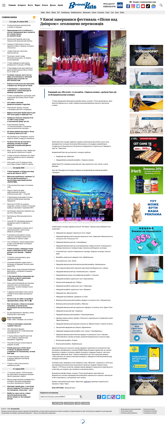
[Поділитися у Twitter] (104, 397)
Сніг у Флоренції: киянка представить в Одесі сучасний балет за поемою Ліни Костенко (20, 243)
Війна (43, 12)
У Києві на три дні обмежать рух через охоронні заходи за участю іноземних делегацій (21, 157)
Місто (48, 12)
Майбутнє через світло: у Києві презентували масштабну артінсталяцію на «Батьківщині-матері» (19, 396)
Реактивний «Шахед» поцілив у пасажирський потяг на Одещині (19, 108)
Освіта (94, 12)
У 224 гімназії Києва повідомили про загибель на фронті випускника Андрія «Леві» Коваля (20, 278)
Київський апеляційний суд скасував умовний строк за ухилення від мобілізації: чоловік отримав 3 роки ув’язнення (20, 286)
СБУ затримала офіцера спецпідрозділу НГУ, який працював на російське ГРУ (20, 331)
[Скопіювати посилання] (81, 397)
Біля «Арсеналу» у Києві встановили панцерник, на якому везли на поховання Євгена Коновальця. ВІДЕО (20, 306)
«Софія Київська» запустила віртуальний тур (17, 52)
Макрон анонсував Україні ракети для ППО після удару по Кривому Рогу (21, 113)
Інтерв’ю (22, 5)
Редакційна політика (150, 413)
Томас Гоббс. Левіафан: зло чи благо (20, 318)
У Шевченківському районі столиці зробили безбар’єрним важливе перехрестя (19, 199)
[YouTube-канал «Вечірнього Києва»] (143, 6)
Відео (37, 5)
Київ (78, 403)
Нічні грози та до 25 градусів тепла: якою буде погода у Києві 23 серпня (20, 163)
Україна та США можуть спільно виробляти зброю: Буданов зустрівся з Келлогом (20, 46)
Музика (86, 403)
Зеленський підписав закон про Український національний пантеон (19, 40)
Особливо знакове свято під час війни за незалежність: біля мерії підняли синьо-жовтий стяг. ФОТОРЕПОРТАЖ (19, 77)
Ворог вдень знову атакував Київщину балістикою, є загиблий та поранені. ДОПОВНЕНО (21, 271)
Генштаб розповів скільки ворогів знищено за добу (19, 344)
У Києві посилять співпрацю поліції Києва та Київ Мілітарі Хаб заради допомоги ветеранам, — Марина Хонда (20, 251)
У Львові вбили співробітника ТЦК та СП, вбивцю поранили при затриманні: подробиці (19, 337)
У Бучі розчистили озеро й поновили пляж (20, 186)
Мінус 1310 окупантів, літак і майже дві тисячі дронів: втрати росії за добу (21, 151)
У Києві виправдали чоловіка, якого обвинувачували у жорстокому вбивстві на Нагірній (20, 230)
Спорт (107, 12)
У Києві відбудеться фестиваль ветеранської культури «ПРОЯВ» (19, 64)
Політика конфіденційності (129, 413)
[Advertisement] (82, 123)
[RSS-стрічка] (34, 17)
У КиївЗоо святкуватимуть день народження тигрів (18, 258)
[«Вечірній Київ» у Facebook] (128, 6)
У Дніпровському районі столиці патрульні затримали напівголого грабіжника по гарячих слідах (19, 236)
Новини (12, 5)
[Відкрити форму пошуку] (161, 5)
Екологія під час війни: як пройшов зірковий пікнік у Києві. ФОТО (20, 300)
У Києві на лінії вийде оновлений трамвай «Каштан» (19, 325)
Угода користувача (127, 411)
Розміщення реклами (150, 411)
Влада (53, 12)
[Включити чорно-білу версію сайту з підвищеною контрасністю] (143, 1)
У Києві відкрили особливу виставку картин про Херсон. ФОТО (20, 172)
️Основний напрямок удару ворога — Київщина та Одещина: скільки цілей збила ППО (20, 264)
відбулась (87, 381)
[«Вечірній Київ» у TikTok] (148, 6)
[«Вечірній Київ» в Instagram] (133, 6)
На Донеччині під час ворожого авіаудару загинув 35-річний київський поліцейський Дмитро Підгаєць (19, 144)
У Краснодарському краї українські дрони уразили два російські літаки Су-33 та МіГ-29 (20, 70)
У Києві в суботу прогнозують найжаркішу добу (18, 364)
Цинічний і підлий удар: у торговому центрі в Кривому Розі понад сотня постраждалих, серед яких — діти (20, 388)
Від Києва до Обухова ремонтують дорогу (19, 217)
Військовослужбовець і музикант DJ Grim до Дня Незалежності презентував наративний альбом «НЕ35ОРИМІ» (21, 179)
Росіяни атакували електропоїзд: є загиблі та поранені (19, 26)
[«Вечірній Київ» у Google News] (153, 6)
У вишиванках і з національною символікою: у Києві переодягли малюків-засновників (19, 90)
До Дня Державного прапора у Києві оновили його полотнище (20, 313)
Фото (30, 5)
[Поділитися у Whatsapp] (123, 397)
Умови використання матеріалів (131, 409)
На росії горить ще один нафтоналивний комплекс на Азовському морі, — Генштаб (18, 192)
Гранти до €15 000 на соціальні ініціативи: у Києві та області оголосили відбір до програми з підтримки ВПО (21, 206)
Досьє (53, 5)
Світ (112, 12)
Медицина (86, 12)
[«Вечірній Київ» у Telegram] (138, 6)
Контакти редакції (149, 409)
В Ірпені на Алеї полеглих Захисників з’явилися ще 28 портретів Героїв (20, 84)
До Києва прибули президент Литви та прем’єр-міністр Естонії (20, 132)
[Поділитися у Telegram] (109, 397)
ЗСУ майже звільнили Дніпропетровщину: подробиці (18, 103)
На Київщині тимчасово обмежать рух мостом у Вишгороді (20, 212)
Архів (60, 5)
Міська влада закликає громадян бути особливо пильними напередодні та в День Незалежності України (20, 381)
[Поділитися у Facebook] (99, 397)
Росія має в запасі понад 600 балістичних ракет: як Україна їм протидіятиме (19, 58)
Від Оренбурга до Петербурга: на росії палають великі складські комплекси (20, 137)
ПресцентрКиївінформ (109, 5)
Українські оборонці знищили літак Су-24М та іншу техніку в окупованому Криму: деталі (20, 119)
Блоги (45, 5)
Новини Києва (9, 17)
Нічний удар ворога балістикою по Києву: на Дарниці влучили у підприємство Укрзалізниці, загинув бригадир (21, 350)
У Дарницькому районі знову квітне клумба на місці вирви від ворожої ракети (20, 293)
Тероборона (65, 12)
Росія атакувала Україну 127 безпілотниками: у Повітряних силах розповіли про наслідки (19, 126)
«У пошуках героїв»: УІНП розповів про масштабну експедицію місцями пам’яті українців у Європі (20, 374)
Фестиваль (58, 403)
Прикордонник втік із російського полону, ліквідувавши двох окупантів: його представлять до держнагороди (21, 33)
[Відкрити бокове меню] (4, 5)
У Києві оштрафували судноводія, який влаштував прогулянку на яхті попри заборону (21, 97)
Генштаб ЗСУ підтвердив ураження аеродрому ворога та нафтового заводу (19, 223)
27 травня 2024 (44, 28)
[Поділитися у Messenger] (118, 397)
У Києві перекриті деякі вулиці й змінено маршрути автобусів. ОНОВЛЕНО (18, 358)
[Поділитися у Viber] (113, 397)
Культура (101, 12)
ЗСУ (58, 12)
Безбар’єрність (76, 12)
